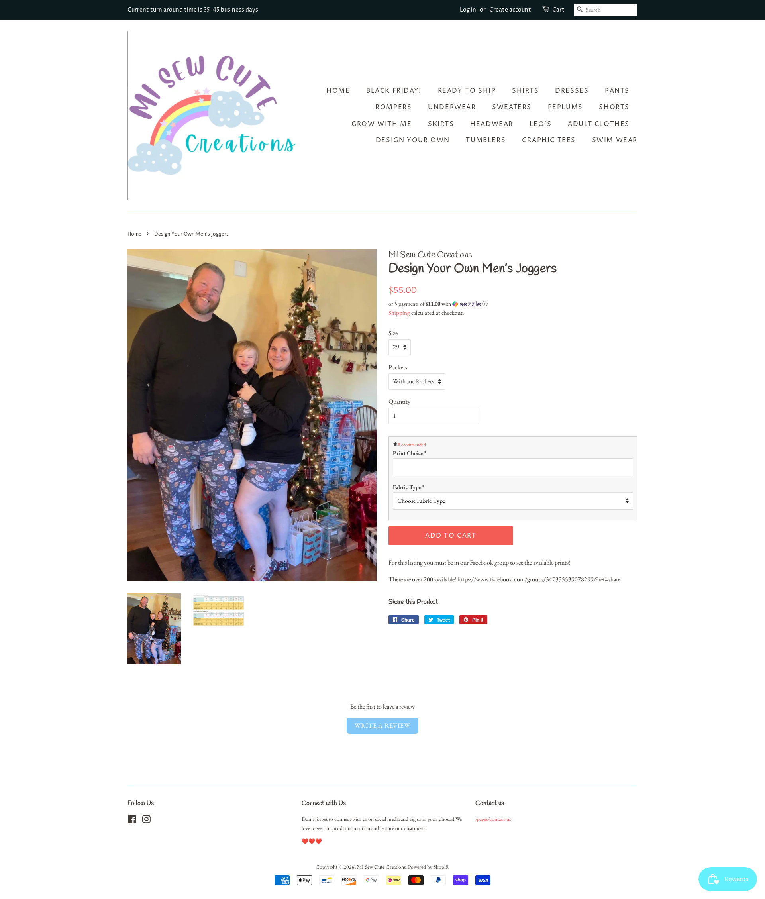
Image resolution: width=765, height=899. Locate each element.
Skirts (441, 124)
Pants (617, 90)
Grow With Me (381, 124)
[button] (513, 304)
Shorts (614, 107)
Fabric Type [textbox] (408, 487)
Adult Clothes (599, 124)
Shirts (525, 90)
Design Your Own (413, 140)
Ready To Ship (467, 90)
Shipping (399, 312)
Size (393, 333)
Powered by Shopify (428, 866)
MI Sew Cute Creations (381, 866)
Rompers (393, 107)
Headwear (491, 124)
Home (338, 90)
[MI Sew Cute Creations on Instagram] (146, 820)
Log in (468, 10)
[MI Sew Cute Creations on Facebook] (132, 820)
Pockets (397, 367)
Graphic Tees (549, 140)
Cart (558, 10)
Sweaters (512, 107)
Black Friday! (394, 90)
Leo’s (541, 124)
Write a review (382, 725)
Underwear (452, 107)
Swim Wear (615, 140)
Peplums (565, 107)
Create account (510, 10)
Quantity (399, 401)
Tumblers (486, 140)
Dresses (571, 90)
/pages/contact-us (493, 818)
